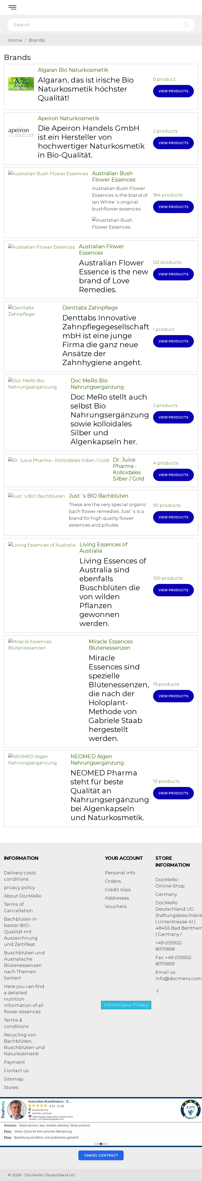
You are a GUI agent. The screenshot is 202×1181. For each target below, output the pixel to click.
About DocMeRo (23, 896)
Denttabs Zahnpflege (90, 308)
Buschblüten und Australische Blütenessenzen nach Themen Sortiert (24, 965)
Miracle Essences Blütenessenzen (111, 644)
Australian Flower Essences (101, 249)
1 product (163, 329)
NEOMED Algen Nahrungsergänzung (97, 759)
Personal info (120, 872)
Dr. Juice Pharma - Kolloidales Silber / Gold (128, 469)
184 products (168, 195)
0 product (164, 79)
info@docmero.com (178, 978)
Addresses (117, 898)
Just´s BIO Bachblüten (98, 496)
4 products (165, 463)
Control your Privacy (126, 1004)
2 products (165, 131)
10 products (166, 781)
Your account (124, 858)
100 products (168, 578)
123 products (167, 262)
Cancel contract (101, 1155)
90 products (167, 505)
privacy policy (19, 887)
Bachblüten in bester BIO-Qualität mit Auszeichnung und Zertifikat (21, 931)
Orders (113, 881)
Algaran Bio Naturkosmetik (73, 70)
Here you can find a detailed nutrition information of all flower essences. (24, 999)
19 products (166, 684)
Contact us (16, 1070)
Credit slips (118, 889)
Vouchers (116, 906)
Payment (14, 1062)
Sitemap (13, 1079)
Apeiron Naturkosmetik (68, 118)
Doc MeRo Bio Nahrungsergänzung (97, 383)
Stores (11, 1087)
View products (173, 91)
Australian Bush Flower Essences (113, 176)
